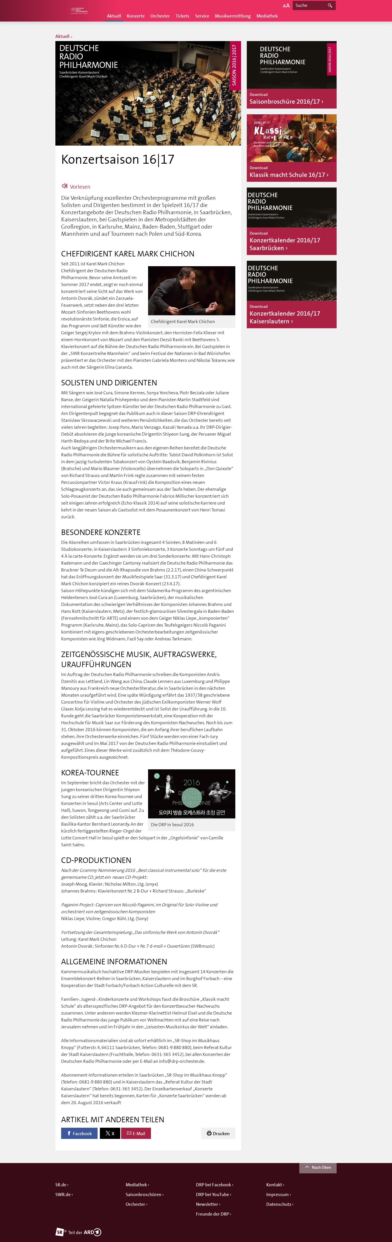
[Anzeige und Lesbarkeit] (286, 5)
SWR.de (63, 1194)
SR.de (60, 1185)
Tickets (182, 16)
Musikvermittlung (233, 16)
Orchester (160, 16)
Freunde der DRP (212, 1214)
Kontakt (274, 1185)
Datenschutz (278, 1204)
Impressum (277, 1194)
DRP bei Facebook (213, 1185)
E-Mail (139, 1134)
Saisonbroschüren (143, 1194)
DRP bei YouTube (212, 1194)
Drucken (221, 1134)
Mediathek (267, 16)
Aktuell (114, 16)
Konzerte (136, 16)
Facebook (82, 1134)
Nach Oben (321, 1167)
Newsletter (207, 1204)
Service (202, 16)
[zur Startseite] (78, 11)
